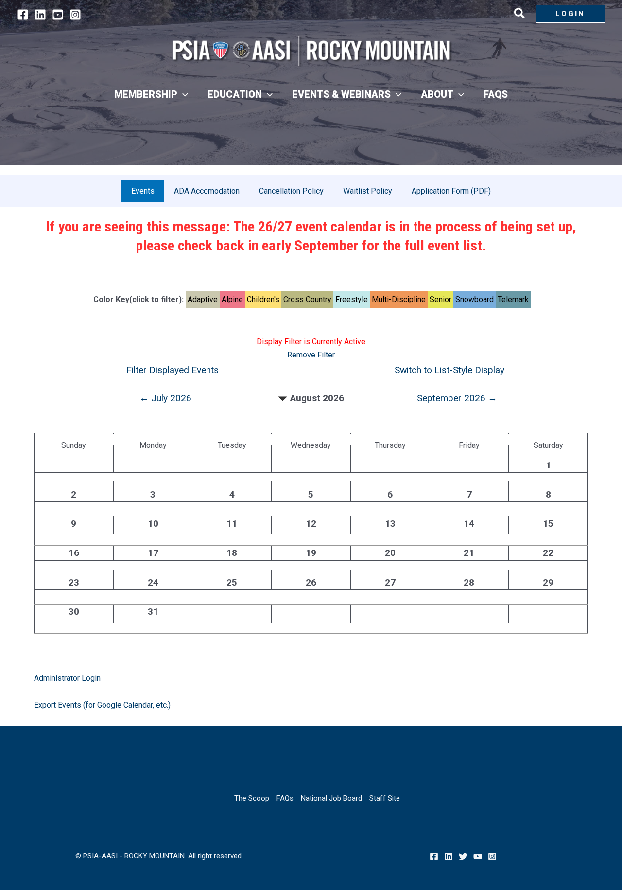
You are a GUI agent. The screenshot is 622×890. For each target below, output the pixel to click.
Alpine (232, 299)
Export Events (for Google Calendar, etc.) (102, 705)
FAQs (285, 798)
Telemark (513, 299)
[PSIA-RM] (311, 50)
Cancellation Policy (291, 191)
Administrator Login (67, 678)
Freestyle (351, 299)
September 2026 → (457, 398)
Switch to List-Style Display (449, 369)
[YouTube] (58, 14)
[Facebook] (23, 14)
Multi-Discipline (399, 299)
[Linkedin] (40, 14)
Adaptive (203, 299)
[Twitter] (463, 856)
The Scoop (251, 798)
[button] (520, 15)
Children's (263, 299)
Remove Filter (311, 354)
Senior (440, 299)
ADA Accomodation (207, 191)
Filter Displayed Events (172, 369)
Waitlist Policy (367, 191)
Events (143, 191)
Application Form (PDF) (451, 191)
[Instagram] (75, 14)
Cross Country (307, 299)
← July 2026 (165, 398)
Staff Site (384, 798)
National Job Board (331, 798)
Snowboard (474, 299)
